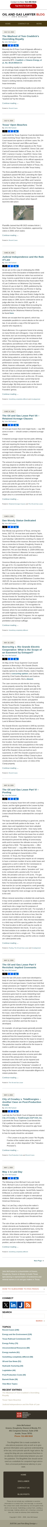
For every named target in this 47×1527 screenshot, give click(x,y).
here (12, 313)
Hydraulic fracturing (12, 1366)
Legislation (9, 1370)
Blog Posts (24, 1494)
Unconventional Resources (16, 1348)
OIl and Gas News (11, 1361)
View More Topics (9, 1384)
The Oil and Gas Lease (36, 504)
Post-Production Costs (16, 1155)
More (39, 24)
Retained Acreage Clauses (17, 504)
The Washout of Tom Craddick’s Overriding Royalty (20, 1394)
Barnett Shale (10, 1379)
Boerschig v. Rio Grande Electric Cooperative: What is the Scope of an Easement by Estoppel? (22, 649)
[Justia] (20, 1305)
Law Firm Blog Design (23, 1524)
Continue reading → (10, 103)
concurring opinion (20, 674)
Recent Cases (13, 108)
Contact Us (23, 24)
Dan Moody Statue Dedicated (19, 520)
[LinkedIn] (13, 1305)
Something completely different (18, 399)
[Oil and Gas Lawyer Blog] (23, 15)
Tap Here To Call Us (23, 6)
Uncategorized (35, 399)
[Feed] (27, 1305)
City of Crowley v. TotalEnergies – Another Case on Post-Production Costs (21, 1102)
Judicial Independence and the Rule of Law (20, 1404)
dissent (30, 679)
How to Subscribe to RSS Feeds (20, 1289)
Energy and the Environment (17, 1334)
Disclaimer (23, 1481)
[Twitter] (6, 1305)
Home (7, 24)
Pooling (11, 948)
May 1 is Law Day (12, 1171)
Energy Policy (10, 1343)
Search (39, 1321)
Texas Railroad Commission (16, 1339)
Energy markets (11, 1352)
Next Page (38, 1261)
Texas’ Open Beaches (14, 124)
